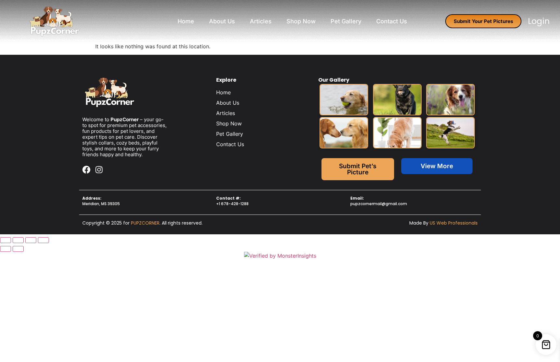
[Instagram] (99, 170)
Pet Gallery (346, 21)
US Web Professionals (454, 223)
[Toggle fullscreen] (18, 240)
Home (186, 21)
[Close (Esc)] (43, 240)
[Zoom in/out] (5, 240)
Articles (261, 21)
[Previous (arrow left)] (5, 249)
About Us (222, 21)
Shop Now (301, 21)
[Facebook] (86, 170)
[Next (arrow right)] (18, 249)
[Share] (30, 240)
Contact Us (391, 21)
